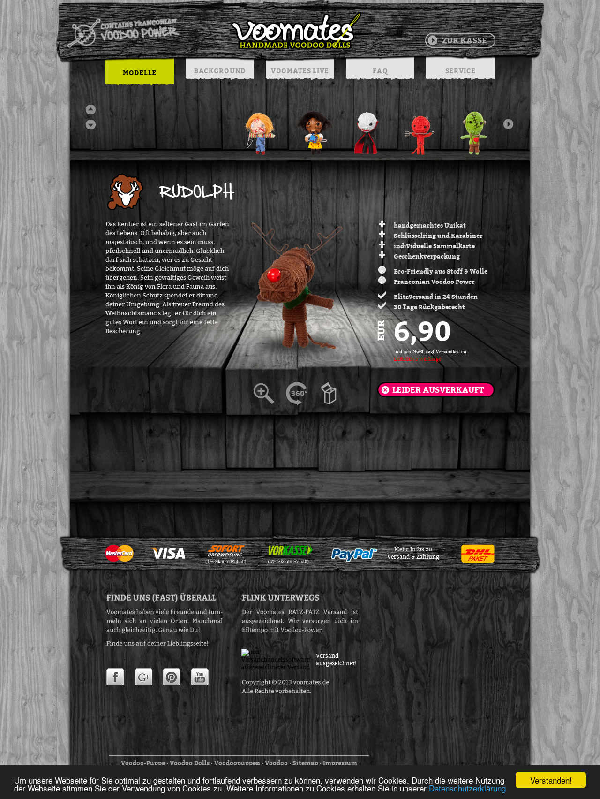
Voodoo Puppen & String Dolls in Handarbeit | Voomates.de (213, 30)
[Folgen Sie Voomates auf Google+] (143, 677)
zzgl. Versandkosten (446, 352)
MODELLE (140, 72)
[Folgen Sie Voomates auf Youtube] (199, 677)
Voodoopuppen (237, 763)
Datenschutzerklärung (467, 788)
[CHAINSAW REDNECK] (314, 129)
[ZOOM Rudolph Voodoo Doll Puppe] (269, 393)
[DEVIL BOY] (421, 129)
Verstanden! (551, 780)
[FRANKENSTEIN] (475, 129)
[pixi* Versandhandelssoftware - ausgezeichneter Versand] (278, 667)
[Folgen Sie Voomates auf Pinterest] (171, 677)
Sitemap (305, 763)
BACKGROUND (220, 70)
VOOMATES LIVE (300, 70)
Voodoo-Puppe (143, 763)
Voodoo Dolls (190, 763)
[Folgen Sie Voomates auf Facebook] (115, 677)
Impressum (340, 763)
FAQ (380, 70)
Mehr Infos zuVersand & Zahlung (413, 553)
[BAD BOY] (261, 129)
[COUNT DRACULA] (368, 129)
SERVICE (460, 70)
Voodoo (276, 763)
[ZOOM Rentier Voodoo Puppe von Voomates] (335, 393)
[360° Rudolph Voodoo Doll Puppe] (302, 393)
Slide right (508, 124)
